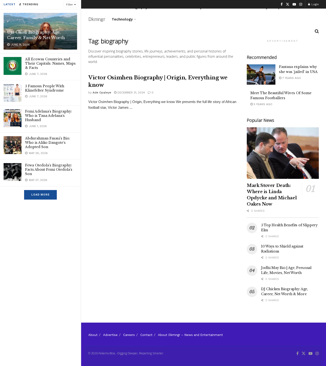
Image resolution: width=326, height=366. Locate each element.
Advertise (110, 335)
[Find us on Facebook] (282, 4)
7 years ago (291, 78)
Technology (122, 19)
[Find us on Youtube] (294, 4)
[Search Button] (317, 31)
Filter (69, 4)
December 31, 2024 (130, 92)
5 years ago (262, 104)
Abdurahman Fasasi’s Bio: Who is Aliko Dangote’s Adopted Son (47, 142)
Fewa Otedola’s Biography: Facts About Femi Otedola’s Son (48, 169)
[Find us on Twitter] (287, 4)
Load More (40, 194)
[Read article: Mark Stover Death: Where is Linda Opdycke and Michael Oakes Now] (283, 153)
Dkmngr (96, 19)
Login (314, 4)
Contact (146, 335)
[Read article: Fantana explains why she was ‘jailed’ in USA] (261, 74)
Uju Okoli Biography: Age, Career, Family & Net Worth (36, 35)
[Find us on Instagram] (300, 4)
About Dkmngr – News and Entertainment (190, 335)
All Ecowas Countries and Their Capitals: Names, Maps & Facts (50, 63)
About (93, 335)
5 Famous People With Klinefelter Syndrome (44, 88)
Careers (129, 335)
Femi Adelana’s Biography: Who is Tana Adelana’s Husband (48, 115)
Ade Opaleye (102, 92)
